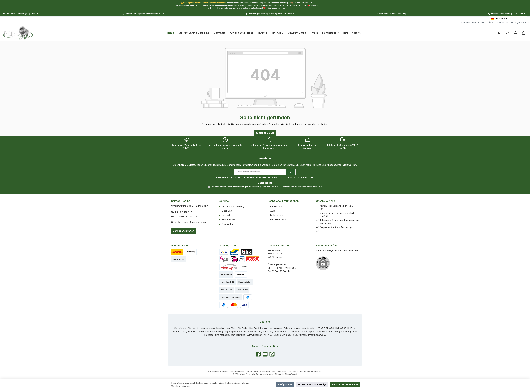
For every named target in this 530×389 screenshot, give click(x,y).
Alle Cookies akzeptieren (345, 384)
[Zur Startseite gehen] (18, 33)
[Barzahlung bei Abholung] (241, 274)
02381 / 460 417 (181, 211)
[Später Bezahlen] (223, 305)
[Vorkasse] (244, 267)
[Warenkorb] (523, 33)
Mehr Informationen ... (181, 386)
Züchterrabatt (229, 219)
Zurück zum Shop (265, 133)
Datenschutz (276, 215)
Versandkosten (257, 371)
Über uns (227, 210)
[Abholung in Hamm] (191, 252)
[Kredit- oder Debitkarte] (239, 305)
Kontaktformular (197, 222)
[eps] (224, 259)
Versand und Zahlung (233, 206)
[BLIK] (247, 252)
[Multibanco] (242, 259)
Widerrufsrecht (278, 219)
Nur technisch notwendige (312, 384)
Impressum (276, 206)
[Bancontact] (234, 252)
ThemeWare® (291, 374)
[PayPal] (247, 297)
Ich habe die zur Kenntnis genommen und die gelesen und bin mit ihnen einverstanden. (267, 187)
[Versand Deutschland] (177, 252)
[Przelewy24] (228, 267)
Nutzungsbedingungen (303, 177)
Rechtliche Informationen (283, 200)
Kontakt (226, 215)
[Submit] (291, 172)
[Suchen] (498, 33)
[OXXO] (252, 259)
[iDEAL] (234, 259)
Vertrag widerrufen (183, 231)
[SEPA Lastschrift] (223, 252)
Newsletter (227, 224)
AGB (280, 187)
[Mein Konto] (515, 33)
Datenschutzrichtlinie (280, 177)
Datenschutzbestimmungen (235, 187)
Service (224, 200)
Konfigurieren (285, 384)
